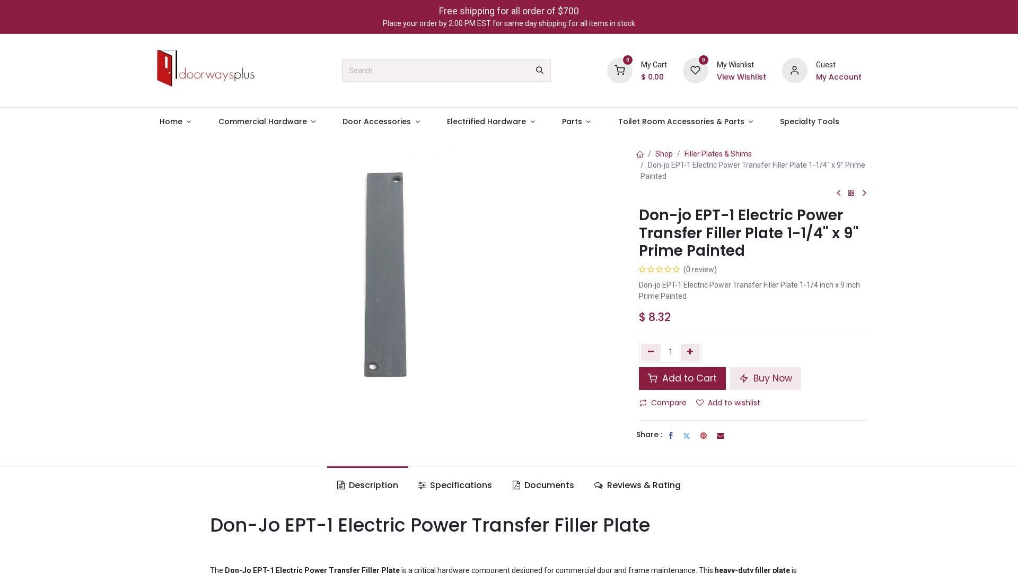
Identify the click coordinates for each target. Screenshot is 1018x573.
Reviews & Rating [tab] (643, 485)
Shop (664, 154)
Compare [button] (669, 402)
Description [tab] (372, 485)
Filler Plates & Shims (718, 154)
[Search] (539, 70)
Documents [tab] (548, 485)
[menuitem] (175, 122)
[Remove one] (651, 352)
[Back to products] (851, 193)
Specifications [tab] (460, 485)
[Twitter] (686, 435)
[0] (620, 70)
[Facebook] (671, 435)
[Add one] (690, 352)
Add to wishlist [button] (734, 402)
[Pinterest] (703, 435)
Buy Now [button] (771, 378)
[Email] (720, 435)
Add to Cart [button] (688, 378)
